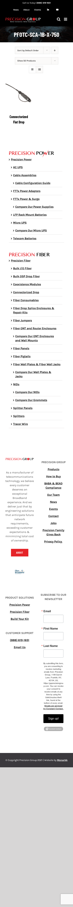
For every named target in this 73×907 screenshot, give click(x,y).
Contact (53, 516)
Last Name (50, 645)
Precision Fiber (20, 260)
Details (18, 98)
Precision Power (21, 159)
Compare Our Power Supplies (34, 206)
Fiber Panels (21, 348)
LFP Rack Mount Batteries (30, 214)
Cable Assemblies (24, 175)
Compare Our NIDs (27, 392)
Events (53, 509)
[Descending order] (54, 50)
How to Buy (53, 476)
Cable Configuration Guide (32, 183)
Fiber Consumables (26, 300)
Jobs (53, 523)
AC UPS (18, 167)
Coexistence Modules (27, 284)
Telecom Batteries (24, 238)
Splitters (18, 416)
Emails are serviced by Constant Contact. (53, 707)
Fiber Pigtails (21, 356)
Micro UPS (20, 222)
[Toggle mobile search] (58, 19)
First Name (50, 628)
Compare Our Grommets (31, 400)
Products (53, 469)
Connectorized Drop (26, 292)
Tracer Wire (20, 424)
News (53, 502)
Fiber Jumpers (22, 320)
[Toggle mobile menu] (66, 19)
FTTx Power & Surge (26, 199)
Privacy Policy (53, 541)
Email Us (20, 647)
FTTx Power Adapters (26, 191)
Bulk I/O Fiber (22, 268)
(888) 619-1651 (43, 3)
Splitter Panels (22, 408)
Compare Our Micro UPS (31, 230)
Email (47, 611)
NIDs (16, 384)
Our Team (53, 494)
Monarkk (62, 760)
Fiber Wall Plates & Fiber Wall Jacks (36, 364)
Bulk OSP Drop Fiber (26, 276)
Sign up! (53, 718)
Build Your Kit (20, 619)
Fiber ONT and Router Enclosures (34, 328)
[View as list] (39, 69)
